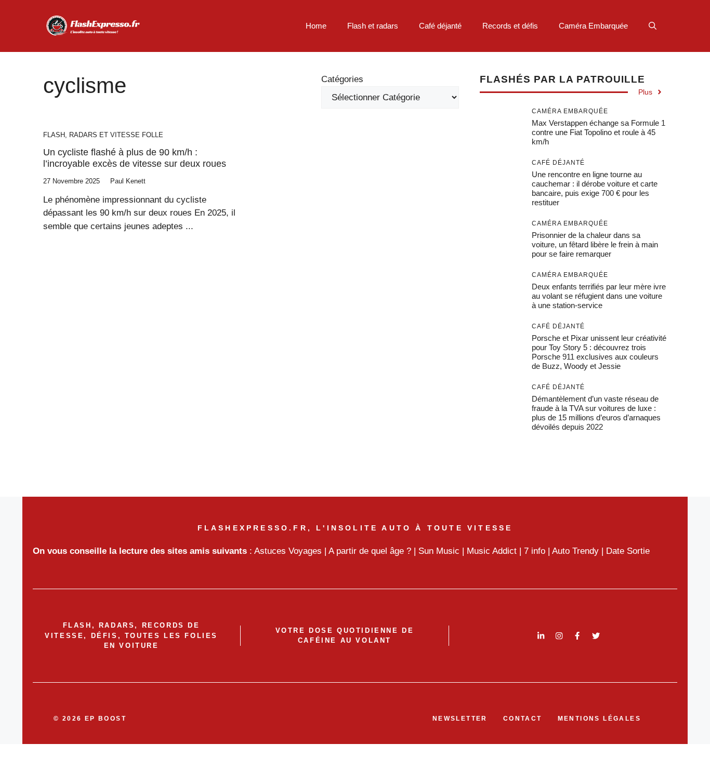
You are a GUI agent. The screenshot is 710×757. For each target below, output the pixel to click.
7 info (534, 551)
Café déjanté (440, 25)
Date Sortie (628, 551)
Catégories (342, 79)
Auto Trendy (575, 551)
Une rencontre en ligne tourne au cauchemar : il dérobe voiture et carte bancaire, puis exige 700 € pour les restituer (595, 188)
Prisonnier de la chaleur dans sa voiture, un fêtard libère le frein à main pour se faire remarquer (595, 244)
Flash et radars (372, 25)
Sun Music (438, 551)
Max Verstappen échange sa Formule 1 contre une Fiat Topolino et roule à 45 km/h (598, 132)
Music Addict (492, 551)
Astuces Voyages (288, 551)
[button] (652, 26)
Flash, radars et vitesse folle (103, 135)
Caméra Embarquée (593, 25)
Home (316, 25)
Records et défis (510, 25)
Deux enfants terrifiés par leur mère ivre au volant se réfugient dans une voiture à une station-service (599, 296)
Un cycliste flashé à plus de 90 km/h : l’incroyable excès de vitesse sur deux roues (134, 158)
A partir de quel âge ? (369, 551)
